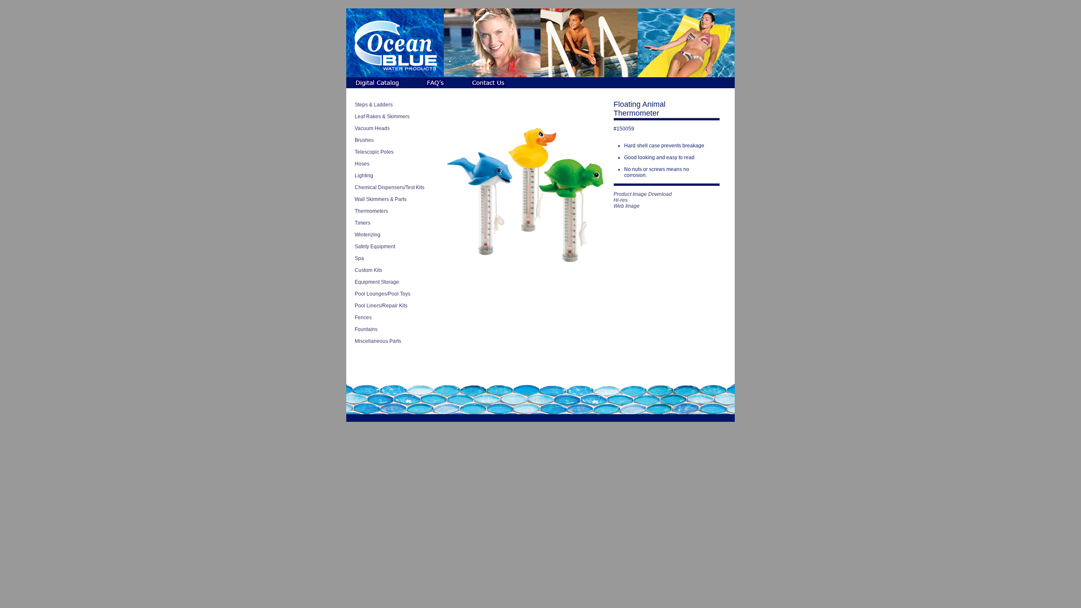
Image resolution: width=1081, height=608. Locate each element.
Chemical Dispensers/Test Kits (389, 187)
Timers (362, 223)
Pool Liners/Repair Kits (381, 306)
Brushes (364, 140)
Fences (363, 317)
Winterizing (367, 235)
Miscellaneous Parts (378, 341)
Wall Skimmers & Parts (381, 199)
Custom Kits (368, 270)
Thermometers (371, 211)
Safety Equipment (375, 247)
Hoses (362, 164)
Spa (359, 258)
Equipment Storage (377, 282)
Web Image (627, 206)
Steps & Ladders (374, 105)
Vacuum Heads (372, 128)
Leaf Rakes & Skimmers (382, 116)
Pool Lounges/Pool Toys (382, 294)
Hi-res (620, 200)
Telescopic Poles (374, 152)
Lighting (364, 176)
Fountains (366, 329)
